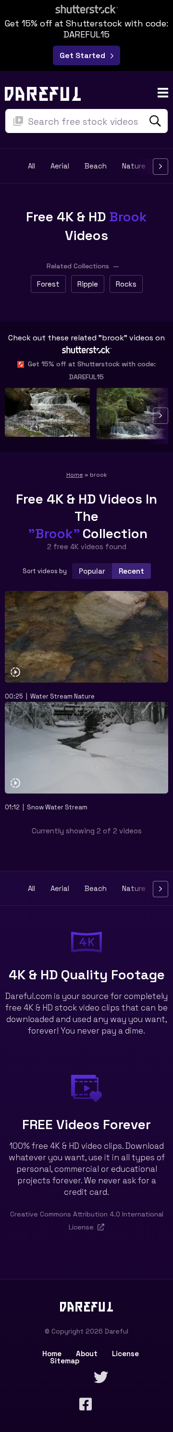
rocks (126, 284)
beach (96, 166)
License (125, 1353)
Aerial (59, 166)
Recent (131, 571)
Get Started (84, 55)
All (31, 166)
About (87, 1353)
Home (74, 475)
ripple (87, 284)
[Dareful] (43, 93)
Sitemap (64, 1360)
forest (48, 284)
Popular (92, 571)
